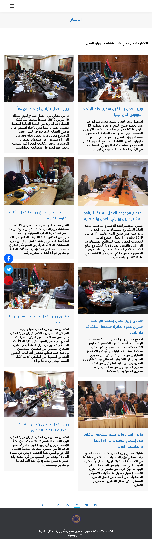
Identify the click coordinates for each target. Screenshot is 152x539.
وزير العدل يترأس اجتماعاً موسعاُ (43, 109)
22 (68, 505)
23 (59, 505)
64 (41, 505)
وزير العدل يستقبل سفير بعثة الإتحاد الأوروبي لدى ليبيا (113, 111)
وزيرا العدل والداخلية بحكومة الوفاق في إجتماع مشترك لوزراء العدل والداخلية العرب (113, 440)
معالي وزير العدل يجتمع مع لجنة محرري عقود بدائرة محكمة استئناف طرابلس (114, 326)
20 (86, 505)
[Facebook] (8, 258)
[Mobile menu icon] (12, 6)
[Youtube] (8, 280)
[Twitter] (8, 269)
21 (77, 505)
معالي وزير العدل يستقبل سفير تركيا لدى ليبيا (39, 319)
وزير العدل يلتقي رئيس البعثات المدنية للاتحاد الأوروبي (43, 427)
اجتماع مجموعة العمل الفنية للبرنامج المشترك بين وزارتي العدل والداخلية (113, 216)
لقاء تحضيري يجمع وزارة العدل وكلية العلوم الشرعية (39, 215)
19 (95, 505)
